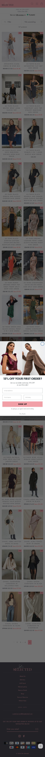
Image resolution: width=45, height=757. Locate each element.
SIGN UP (22, 404)
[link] (22, 358)
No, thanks (22, 414)
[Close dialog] (42, 344)
